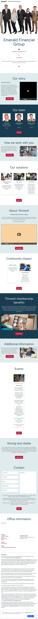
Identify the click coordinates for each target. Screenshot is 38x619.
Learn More (10, 98)
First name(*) (4, 472)
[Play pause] (21, 99)
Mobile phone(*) (5, 485)
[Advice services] (19, 184)
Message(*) (22, 472)
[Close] (34, 611)
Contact (19, 127)
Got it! (31, 616)
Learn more (19, 333)
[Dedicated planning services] (6, 184)
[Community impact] (25, 273)
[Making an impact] (12, 273)
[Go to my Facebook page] (19, 66)
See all (19, 132)
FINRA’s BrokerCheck (14, 605)
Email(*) (3, 481)
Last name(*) (4, 477)
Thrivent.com (5, 605)
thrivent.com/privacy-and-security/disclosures (12, 600)
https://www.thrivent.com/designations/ (13, 557)
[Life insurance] (31, 184)
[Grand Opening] (19, 401)
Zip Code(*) (4, 490)
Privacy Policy (28, 612)
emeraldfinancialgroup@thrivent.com (19, 51)
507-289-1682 (19, 57)
